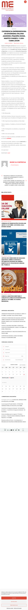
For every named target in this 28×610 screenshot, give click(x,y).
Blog (15, 43)
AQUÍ (9, 153)
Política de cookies (10, 608)
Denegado (14, 601)
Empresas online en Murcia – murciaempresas (11, 420)
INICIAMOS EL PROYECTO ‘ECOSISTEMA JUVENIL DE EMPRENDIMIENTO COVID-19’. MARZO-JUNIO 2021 (14, 177)
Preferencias (14, 605)
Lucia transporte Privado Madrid (8, 404)
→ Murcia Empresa (14, 165)
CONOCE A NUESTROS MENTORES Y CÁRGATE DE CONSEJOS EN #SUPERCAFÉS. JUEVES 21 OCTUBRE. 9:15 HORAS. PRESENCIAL (13, 298)
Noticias (21, 43)
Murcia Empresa (8, 43)
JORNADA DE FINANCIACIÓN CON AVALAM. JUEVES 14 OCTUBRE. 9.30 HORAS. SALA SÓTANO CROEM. (13, 224)
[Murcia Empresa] (7, 10)
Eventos (17, 43)
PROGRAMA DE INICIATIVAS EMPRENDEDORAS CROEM (13, 421)
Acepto (14, 598)
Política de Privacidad (17, 608)
